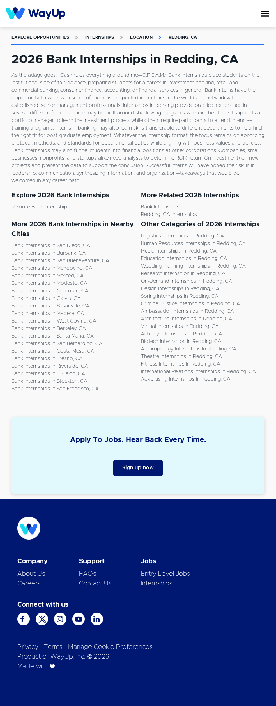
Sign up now (138, 467)
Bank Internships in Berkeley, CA (49, 328)
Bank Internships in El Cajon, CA (48, 373)
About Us (31, 574)
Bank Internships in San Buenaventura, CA (60, 260)
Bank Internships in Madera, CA (48, 313)
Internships (99, 37)
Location (141, 37)
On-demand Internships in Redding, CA (186, 281)
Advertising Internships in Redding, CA (185, 379)
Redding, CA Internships (169, 214)
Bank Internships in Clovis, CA (46, 298)
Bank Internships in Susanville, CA (50, 306)
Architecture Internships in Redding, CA (186, 318)
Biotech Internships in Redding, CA (181, 341)
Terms (53, 647)
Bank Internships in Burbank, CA (49, 253)
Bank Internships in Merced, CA (48, 275)
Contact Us (95, 583)
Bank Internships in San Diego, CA (51, 245)
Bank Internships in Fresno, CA (47, 358)
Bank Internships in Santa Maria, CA (53, 336)
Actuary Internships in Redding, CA (181, 333)
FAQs (87, 574)
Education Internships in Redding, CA (184, 258)
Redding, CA (183, 37)
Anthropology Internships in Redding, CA (188, 349)
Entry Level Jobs (165, 574)
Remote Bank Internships (41, 207)
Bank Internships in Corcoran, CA (50, 290)
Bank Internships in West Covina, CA (54, 321)
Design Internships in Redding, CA (180, 288)
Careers (29, 583)
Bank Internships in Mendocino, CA (52, 268)
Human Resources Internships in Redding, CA (193, 243)
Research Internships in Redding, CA (183, 273)
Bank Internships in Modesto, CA (49, 283)
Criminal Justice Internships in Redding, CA (190, 303)
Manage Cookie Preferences (110, 647)
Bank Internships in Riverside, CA (50, 366)
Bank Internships (160, 207)
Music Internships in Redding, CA (179, 251)
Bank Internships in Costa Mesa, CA (53, 351)
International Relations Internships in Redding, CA (198, 371)
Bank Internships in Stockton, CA (49, 381)
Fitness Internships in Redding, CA (180, 364)
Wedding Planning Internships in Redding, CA (193, 266)
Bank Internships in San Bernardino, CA (57, 343)
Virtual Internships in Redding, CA (180, 326)
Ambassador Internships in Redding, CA (187, 311)
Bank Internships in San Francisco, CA (55, 388)
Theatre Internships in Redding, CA (181, 356)
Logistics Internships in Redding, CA (182, 236)
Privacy (27, 647)
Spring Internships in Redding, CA (179, 296)
